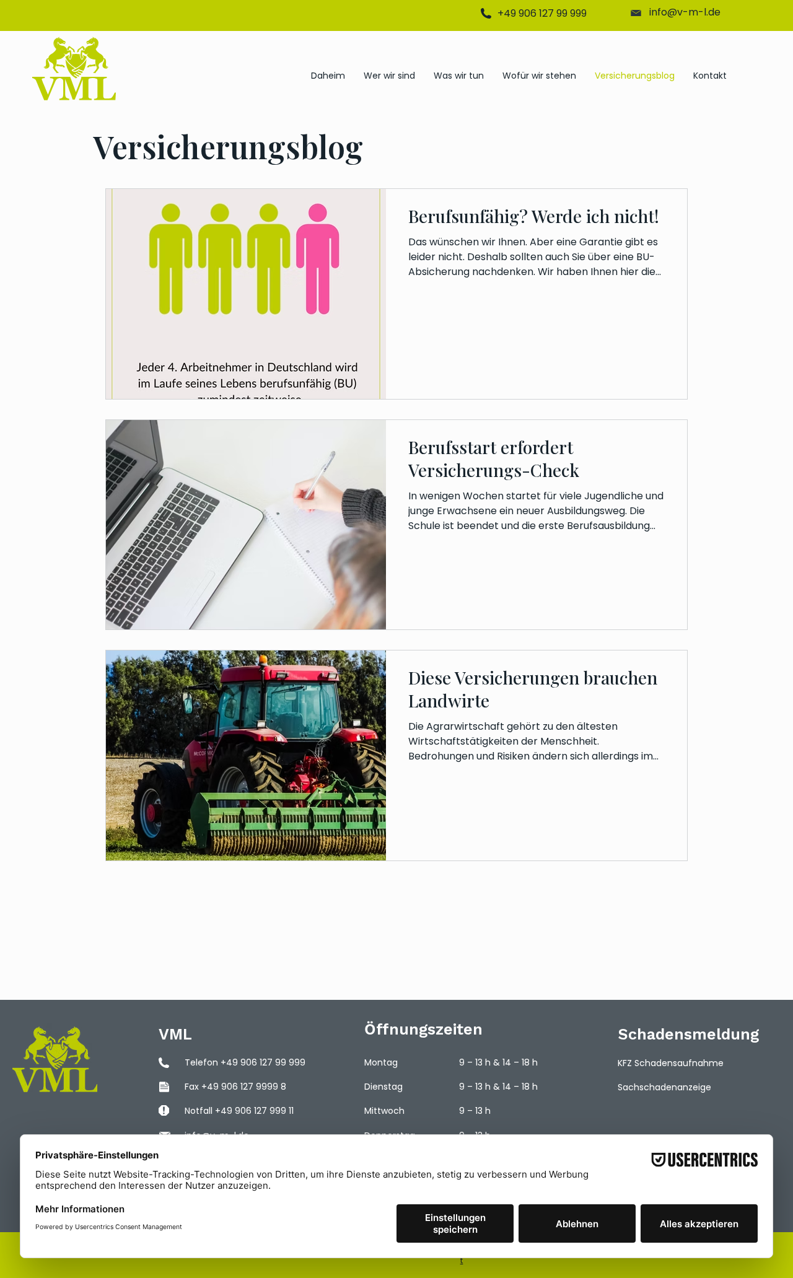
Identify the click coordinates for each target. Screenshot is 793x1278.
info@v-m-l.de (685, 12)
